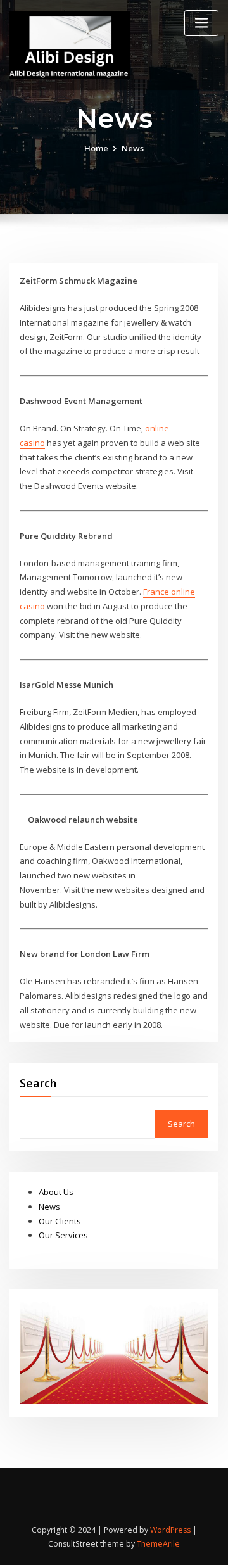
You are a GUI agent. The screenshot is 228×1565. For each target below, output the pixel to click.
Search (38, 1083)
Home (96, 148)
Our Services (63, 1235)
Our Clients (60, 1221)
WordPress (170, 1529)
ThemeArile (158, 1543)
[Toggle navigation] (201, 23)
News (49, 1206)
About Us (56, 1192)
